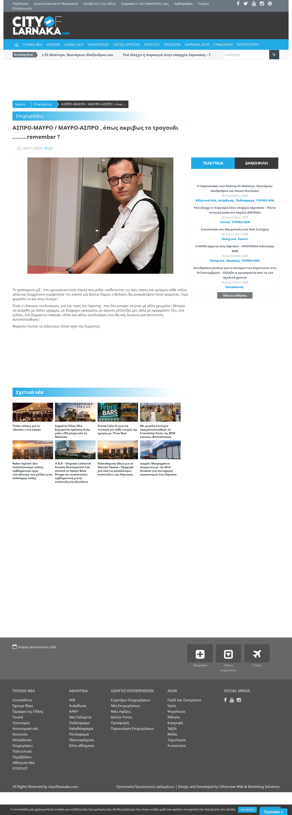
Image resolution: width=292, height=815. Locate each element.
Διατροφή (175, 722)
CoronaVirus (22, 700)
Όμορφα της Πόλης (28, 711)
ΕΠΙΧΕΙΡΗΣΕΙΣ (98, 44)
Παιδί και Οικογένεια (184, 700)
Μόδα (172, 734)
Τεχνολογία (176, 740)
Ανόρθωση (226, 200)
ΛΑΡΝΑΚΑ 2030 (197, 44)
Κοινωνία (20, 734)
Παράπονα (21, 3)
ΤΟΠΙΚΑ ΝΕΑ (32, 44)
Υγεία (171, 705)
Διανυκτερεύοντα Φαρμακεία (56, 3)
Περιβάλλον (22, 757)
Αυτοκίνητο (176, 745)
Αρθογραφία (183, 3)
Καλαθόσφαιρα (81, 728)
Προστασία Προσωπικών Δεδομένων (145, 786)
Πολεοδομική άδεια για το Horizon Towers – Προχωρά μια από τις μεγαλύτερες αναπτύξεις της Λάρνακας (115, 469)
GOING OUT (73, 44)
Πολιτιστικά (22, 751)
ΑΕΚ (72, 700)
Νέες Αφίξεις (121, 711)
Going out (229, 239)
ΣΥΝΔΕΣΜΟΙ (223, 44)
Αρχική (20, 104)
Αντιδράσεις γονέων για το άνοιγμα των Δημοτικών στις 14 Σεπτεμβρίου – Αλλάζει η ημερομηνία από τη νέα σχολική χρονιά (234, 272)
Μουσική (233, 260)
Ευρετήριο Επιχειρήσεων (130, 700)
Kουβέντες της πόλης (99, 3)
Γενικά (225, 222)
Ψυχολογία (176, 711)
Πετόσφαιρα (79, 734)
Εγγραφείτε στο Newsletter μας (145, 3)
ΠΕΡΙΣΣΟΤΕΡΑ (248, 44)
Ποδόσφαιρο (245, 200)
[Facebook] (239, 4)
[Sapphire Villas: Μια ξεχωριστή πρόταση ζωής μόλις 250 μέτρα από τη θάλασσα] (75, 412)
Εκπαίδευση (235, 287)
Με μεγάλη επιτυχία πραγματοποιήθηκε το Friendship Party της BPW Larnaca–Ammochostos (157, 431)
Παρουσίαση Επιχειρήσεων (132, 728)
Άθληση (173, 717)
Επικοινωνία (22, 8)
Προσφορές (120, 722)
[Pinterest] (271, 4)
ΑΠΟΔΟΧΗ (247, 809)
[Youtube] (255, 4)
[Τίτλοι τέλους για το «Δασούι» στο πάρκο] (33, 412)
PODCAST (152, 44)
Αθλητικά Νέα (206, 200)
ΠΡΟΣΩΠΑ (172, 44)
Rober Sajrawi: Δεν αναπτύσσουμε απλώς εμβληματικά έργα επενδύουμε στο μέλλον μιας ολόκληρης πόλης (32, 471)
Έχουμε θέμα (23, 705)
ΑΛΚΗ (73, 711)
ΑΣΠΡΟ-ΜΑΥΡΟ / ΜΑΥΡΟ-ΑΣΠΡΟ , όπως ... (93, 104)
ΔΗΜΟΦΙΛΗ (256, 163)
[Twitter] (247, 4)
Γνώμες (203, 3)
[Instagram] (263, 4)
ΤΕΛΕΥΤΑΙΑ (213, 163)
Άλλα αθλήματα (81, 745)
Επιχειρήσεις (43, 104)
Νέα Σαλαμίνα (80, 717)
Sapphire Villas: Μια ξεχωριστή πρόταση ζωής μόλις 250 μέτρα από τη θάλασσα (72, 431)
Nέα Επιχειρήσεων (125, 705)
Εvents (243, 239)
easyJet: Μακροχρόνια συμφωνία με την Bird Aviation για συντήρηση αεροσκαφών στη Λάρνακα (158, 469)
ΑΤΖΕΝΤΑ (53, 44)
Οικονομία (21, 722)
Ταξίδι (172, 728)
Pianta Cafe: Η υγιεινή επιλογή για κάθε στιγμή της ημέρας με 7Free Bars (117, 429)
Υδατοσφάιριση (81, 740)
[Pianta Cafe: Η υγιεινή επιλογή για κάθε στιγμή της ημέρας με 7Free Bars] (118, 412)
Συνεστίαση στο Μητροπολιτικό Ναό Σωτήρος (235, 229)
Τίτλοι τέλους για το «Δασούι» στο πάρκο (27, 427)
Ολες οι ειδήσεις (235, 295)
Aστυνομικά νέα (25, 728)
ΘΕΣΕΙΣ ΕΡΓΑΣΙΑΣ (126, 44)
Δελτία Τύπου (121, 717)
